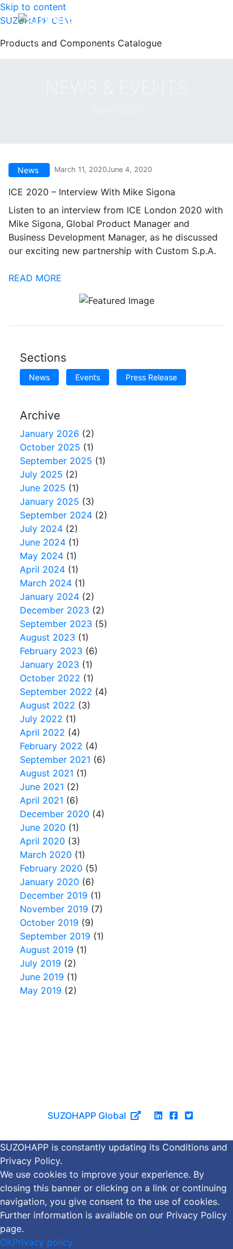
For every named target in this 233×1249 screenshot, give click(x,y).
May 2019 (41, 990)
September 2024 (56, 515)
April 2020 (42, 841)
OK (6, 1242)
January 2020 (49, 881)
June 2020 (43, 827)
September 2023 (56, 623)
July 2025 (41, 474)
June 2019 (42, 976)
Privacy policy (42, 1242)
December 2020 (54, 813)
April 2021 (41, 800)
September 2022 (56, 691)
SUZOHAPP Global (87, 1115)
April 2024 (42, 569)
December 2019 (54, 895)
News (39, 377)
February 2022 (51, 746)
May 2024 (41, 555)
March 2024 (46, 583)
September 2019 (55, 936)
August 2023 (47, 637)
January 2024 (49, 596)
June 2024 (43, 542)
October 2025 (50, 447)
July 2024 (41, 528)
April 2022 (42, 732)
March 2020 (46, 854)
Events (87, 377)
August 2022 (47, 705)
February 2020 (51, 868)
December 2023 (54, 610)
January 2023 (49, 664)
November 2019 (54, 909)
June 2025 (43, 487)
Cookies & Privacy (114, 1093)
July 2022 (41, 718)
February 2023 (51, 650)
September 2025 (56, 460)
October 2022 (50, 678)
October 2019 (49, 922)
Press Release (151, 377)
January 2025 (49, 501)
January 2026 (49, 433)
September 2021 (55, 759)
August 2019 (47, 949)
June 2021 (42, 786)
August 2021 (47, 773)
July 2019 (40, 963)
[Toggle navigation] (203, 21)
